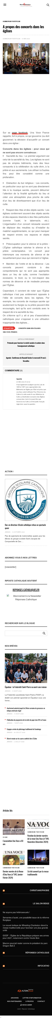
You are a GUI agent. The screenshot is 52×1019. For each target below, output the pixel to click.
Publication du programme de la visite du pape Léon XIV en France (26, 719)
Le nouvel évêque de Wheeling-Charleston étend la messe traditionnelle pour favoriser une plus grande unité (25, 928)
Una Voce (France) (10, 332)
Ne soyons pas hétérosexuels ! (16, 912)
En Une (5, 837)
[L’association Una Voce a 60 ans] (14, 827)
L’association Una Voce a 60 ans (13, 842)
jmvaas (7, 532)
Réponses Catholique (37, 952)
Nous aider (27, 1005)
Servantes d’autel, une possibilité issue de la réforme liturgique (26, 918)
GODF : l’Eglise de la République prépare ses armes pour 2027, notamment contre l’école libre (26, 936)
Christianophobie (39, 890)
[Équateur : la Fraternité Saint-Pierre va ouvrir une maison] (26, 668)
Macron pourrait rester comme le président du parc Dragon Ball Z (25, 944)
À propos (30, 1001)
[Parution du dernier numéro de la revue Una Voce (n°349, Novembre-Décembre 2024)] (38, 824)
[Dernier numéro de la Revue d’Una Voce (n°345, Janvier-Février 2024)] (14, 857)
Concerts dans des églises (29, 328)
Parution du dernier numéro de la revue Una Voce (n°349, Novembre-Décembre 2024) (38, 838)
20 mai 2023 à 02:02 (23, 382)
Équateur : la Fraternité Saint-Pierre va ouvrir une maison (26, 687)
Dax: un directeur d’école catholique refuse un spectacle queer (25, 526)
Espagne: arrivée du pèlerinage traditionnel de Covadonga (24, 729)
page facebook (20, 132)
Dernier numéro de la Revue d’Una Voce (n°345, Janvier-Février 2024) (13, 874)
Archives (15, 998)
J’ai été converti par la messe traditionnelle (38, 873)
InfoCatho (43, 965)
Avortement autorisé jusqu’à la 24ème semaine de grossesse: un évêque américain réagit (26, 709)
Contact (41, 1001)
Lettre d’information (31, 998)
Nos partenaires (14, 1001)
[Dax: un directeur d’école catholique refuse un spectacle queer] (26, 500)
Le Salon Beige (41, 903)
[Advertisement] (26, 103)
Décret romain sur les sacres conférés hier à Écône (22, 738)
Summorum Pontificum (11, 21)
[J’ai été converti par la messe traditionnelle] (38, 857)
